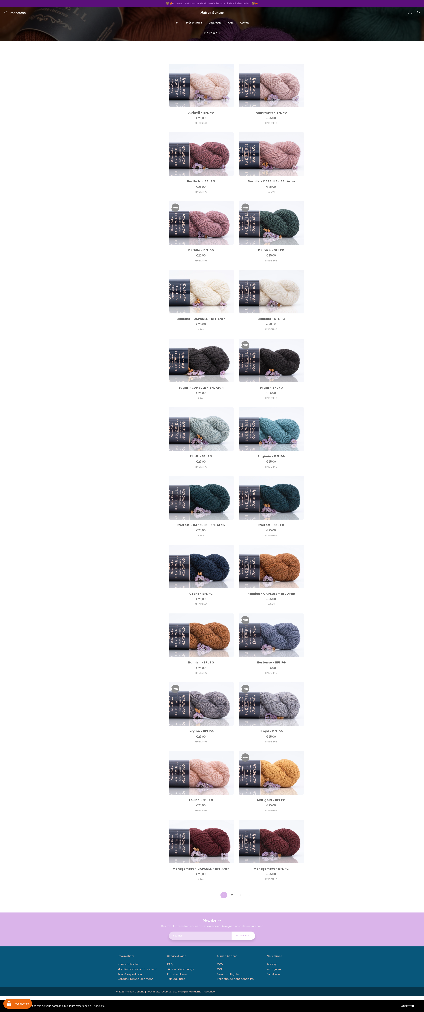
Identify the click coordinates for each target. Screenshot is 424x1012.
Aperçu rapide (201, 85)
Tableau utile (176, 979)
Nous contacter (128, 964)
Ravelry (272, 964)
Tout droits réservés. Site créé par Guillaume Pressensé (181, 991)
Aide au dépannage (180, 969)
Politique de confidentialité (235, 979)
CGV (220, 964)
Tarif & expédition (130, 974)
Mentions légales (228, 974)
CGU (220, 969)
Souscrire (243, 935)
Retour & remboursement (135, 979)
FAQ (170, 964)
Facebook (273, 974)
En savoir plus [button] (114, 1006)
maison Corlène (135, 991)
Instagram (274, 969)
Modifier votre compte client (137, 969)
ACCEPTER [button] (407, 1006)
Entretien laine (177, 974)
